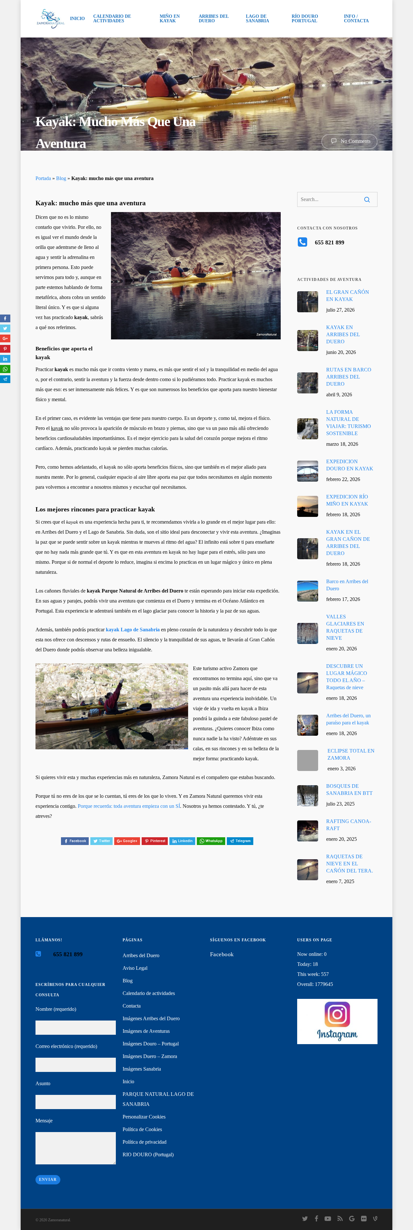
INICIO (77, 18)
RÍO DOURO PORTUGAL (305, 18)
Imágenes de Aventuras (146, 1031)
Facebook (222, 954)
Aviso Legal (135, 968)
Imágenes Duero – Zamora (150, 1056)
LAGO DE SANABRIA (257, 18)
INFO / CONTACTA (356, 18)
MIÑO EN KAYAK (170, 18)
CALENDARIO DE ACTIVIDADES (112, 18)
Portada (43, 178)
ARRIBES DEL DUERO (213, 18)
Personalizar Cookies (144, 1116)
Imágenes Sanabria (142, 1069)
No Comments (354, 141)
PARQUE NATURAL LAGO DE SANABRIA (158, 1099)
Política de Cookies (142, 1129)
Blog (61, 178)
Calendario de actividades (149, 993)
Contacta (132, 1006)
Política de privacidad (144, 1142)
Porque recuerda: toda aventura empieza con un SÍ (129, 806)
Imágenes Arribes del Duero (151, 1018)
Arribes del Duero (141, 955)
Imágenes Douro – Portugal (151, 1043)
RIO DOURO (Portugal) (148, 1154)
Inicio (128, 1081)
